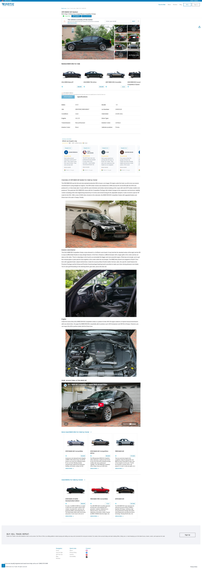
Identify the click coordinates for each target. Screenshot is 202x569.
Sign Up (187, 535)
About (169, 4)
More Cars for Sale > (72, 23)
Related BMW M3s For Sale (71, 64)
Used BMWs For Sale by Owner (72, 480)
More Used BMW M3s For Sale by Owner (75, 432)
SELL (187, 4)
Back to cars (64, 8)
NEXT (133, 21)
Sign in (196, 4)
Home (68, 8)
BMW (77, 8)
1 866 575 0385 (8, 0)
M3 (80, 8)
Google (72, 170)
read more (67, 167)
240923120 (84, 8)
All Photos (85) (134, 55)
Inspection (67, 16)
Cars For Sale (72, 8)
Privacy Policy (193, 566)
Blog (181, 4)
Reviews (175, 4)
